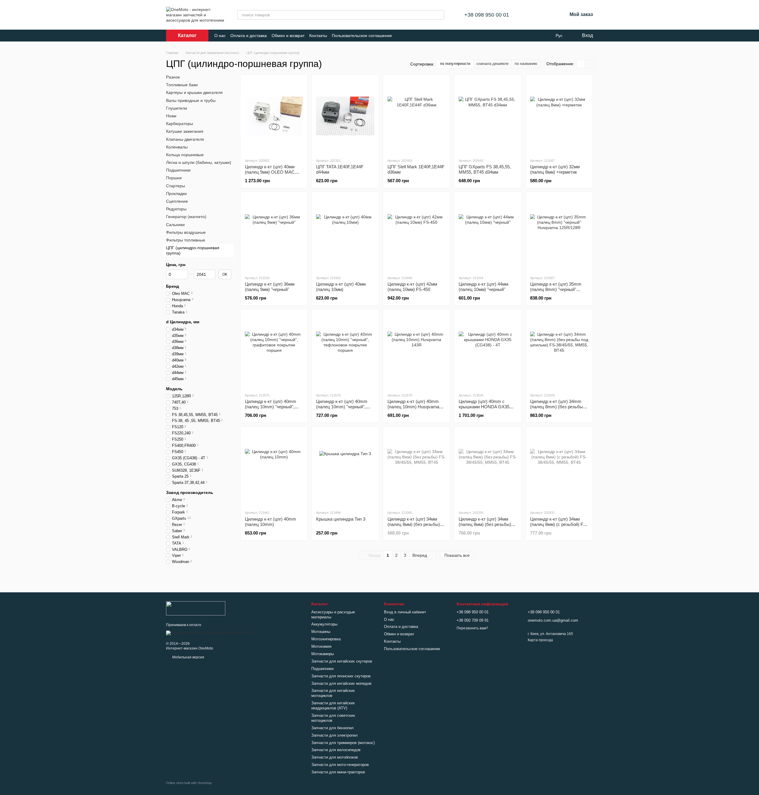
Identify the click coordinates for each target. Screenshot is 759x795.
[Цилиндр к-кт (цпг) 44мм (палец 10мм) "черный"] (488, 233)
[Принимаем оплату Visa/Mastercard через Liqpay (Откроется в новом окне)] (209, 633)
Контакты (318, 35)
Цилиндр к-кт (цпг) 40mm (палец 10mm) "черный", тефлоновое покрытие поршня (341, 409)
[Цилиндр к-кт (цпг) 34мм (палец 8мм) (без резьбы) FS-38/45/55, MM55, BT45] (417, 468)
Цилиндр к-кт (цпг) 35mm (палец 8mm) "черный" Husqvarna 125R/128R (555, 289)
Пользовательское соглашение (362, 35)
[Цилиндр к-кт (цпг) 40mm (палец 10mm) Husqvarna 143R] (417, 351)
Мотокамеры (322, 654)
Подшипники (178, 170)
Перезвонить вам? (472, 628)
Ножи (171, 115)
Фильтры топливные (185, 240)
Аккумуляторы (324, 624)
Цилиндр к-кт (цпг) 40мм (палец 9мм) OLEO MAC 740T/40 (270, 172)
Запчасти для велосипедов (336, 750)
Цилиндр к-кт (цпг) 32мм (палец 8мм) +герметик (555, 169)
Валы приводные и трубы (191, 100)
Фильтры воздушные (186, 232)
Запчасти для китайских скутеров (341, 661)
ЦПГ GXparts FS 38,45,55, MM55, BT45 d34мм (485, 169)
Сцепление (177, 201)
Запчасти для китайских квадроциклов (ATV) (333, 705)
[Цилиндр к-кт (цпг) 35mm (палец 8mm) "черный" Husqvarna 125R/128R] (559, 233)
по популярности (455, 63)
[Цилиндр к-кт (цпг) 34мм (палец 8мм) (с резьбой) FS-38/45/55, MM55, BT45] (559, 468)
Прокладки (176, 193)
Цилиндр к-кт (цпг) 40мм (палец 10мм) (341, 286)
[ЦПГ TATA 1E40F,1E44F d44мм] (345, 116)
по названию (526, 63)
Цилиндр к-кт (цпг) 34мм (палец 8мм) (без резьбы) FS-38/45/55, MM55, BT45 (414, 524)
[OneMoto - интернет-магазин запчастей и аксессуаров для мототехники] (195, 608)
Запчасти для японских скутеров (341, 676)
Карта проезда (540, 640)
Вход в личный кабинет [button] (405, 612)
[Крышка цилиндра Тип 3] (345, 468)
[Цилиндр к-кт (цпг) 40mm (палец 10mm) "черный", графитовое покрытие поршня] (274, 351)
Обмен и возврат (288, 35)
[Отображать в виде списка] (589, 64)
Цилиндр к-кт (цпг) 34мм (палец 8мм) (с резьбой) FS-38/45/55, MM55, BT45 (559, 524)
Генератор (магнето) (186, 216)
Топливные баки (182, 84)
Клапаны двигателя (185, 139)
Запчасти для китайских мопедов (341, 683)
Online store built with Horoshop (189, 783)
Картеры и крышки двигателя (194, 92)
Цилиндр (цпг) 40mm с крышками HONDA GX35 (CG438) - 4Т (484, 407)
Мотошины (320, 631)
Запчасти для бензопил (332, 728)
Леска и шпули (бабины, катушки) (198, 162)
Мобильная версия (187, 657)
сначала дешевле (492, 63)
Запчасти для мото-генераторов (340, 764)
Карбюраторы (179, 123)
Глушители (176, 108)
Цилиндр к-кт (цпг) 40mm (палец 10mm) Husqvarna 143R (413, 407)
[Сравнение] (531, 15)
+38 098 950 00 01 (486, 14)
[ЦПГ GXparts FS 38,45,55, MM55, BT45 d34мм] (488, 116)
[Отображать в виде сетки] (581, 64)
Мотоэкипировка (326, 639)
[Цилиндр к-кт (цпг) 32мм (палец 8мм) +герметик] (559, 116)
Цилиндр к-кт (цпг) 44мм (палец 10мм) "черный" (483, 286)
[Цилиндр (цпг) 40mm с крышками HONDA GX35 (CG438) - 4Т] (488, 351)
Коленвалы (177, 146)
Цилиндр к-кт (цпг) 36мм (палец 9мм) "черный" (269, 286)
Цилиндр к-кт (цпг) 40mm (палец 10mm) (270, 521)
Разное (173, 77)
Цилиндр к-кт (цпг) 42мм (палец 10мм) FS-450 (412, 286)
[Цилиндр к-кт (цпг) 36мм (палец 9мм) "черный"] (274, 233)
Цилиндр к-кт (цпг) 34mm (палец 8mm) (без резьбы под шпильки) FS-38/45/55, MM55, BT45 (557, 409)
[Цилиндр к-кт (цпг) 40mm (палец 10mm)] (274, 468)
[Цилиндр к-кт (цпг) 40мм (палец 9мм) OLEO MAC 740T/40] (274, 116)
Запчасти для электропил (334, 735)
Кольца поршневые (185, 154)
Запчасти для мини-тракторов (338, 772)
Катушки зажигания (184, 131)
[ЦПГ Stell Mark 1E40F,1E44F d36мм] (417, 116)
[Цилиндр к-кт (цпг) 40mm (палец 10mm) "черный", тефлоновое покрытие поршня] (345, 351)
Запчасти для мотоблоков (334, 757)
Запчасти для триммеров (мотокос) (343, 742)
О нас (220, 35)
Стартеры (175, 185)
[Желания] (547, 15)
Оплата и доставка (248, 35)
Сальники (175, 224)
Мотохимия (321, 646)
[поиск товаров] (439, 15)
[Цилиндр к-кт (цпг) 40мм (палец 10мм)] (345, 233)
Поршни (174, 177)
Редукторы (176, 209)
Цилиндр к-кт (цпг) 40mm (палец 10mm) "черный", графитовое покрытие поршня (270, 409)
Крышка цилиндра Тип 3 (340, 519)
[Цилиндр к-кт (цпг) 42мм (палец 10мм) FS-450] (417, 233)
